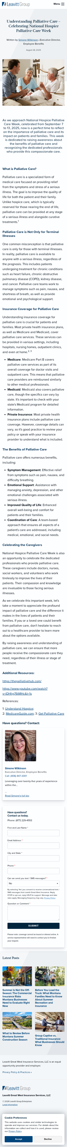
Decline (48, 1139)
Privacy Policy (15, 1131)
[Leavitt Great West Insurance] (16, 4)
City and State (14, 853)
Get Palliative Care (51, 714)
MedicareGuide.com (20, 714)
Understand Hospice (19, 709)
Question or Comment (18, 903)
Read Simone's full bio (17, 795)
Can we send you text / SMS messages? (27, 878)
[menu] (62, 4)
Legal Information (10, 1104)
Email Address (15, 840)
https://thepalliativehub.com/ (21, 681)
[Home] (16, 1088)
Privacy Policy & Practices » (17, 1072)
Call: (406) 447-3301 (16, 776)
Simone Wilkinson (28, 40)
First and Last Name (17, 828)
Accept (18, 1139)
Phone (11, 865)
